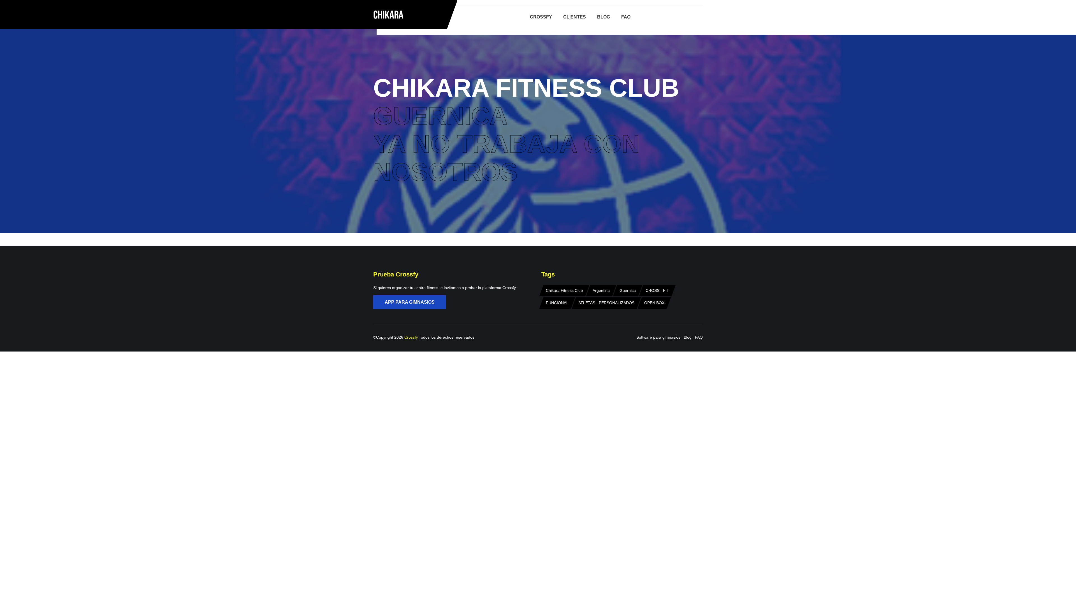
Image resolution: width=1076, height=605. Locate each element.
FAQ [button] (625, 17)
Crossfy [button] (541, 17)
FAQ (699, 337)
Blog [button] (603, 17)
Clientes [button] (574, 17)
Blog (688, 337)
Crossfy (411, 337)
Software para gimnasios (658, 337)
